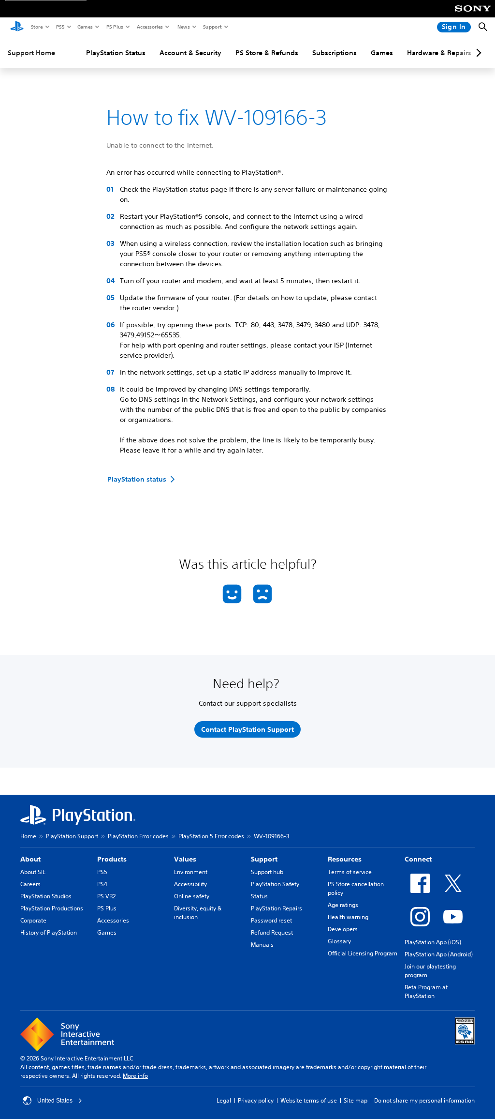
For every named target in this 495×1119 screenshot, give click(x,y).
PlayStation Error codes (138, 836)
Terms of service (350, 872)
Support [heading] (264, 859)
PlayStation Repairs (276, 908)
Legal (224, 1100)
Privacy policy (256, 1100)
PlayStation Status (116, 52)
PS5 (60, 26)
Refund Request (272, 932)
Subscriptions (334, 52)
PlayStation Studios (46, 896)
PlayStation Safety (275, 884)
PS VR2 (106, 896)
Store (36, 26)
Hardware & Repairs (439, 52)
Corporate (33, 920)
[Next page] (477, 52)
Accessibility (190, 884)
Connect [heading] (418, 859)
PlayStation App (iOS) (433, 942)
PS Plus (114, 26)
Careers (30, 884)
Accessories (149, 26)
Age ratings (343, 905)
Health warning (348, 917)
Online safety (191, 896)
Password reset (271, 920)
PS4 (102, 884)
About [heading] (30, 859)
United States (55, 1100)
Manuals (262, 944)
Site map (355, 1100)
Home (28, 836)
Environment (190, 872)
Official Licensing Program (362, 953)
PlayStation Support (72, 836)
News (183, 26)
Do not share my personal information (424, 1100)
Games (84, 26)
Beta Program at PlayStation (426, 991)
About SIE (32, 872)
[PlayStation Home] (17, 27)
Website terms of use (308, 1100)
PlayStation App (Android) (439, 954)
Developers (343, 929)
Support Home (31, 52)
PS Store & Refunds (266, 52)
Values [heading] (185, 859)
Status (259, 896)
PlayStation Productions (51, 908)
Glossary (339, 941)
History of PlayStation (48, 932)
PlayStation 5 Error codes (211, 836)
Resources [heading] (345, 859)
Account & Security (190, 52)
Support (212, 26)
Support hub (267, 872)
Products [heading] (112, 859)
